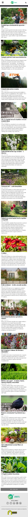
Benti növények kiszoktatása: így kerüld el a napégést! (12, 317)
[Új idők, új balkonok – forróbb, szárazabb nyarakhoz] (14, 276)
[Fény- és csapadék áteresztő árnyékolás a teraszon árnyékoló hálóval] (14, 110)
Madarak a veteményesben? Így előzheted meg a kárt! (13, 413)
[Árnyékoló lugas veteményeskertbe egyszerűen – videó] (14, 16)
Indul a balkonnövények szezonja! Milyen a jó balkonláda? (12, 445)
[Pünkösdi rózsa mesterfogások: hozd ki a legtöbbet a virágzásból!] (14, 209)
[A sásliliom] (14, 244)
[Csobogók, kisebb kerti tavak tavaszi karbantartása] (14, 48)
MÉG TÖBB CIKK (14, 489)
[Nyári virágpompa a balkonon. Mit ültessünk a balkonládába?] (14, 341)
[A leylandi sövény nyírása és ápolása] (14, 80)
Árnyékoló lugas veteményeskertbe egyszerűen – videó (13, 26)
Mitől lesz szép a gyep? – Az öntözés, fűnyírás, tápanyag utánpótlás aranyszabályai (12, 381)
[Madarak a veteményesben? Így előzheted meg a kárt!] (14, 403)
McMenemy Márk (4, 384)
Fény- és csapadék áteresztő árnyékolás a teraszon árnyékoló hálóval (13, 120)
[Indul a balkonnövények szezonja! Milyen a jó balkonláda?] (14, 436)
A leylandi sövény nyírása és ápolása (10, 89)
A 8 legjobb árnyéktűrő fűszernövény (10, 474)
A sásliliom (3, 253)
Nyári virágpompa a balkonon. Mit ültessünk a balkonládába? (12, 351)
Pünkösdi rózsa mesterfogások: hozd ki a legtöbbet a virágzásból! (13, 219)
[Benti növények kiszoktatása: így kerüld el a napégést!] (14, 308)
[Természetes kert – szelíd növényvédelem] (14, 177)
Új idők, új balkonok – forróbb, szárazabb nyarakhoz (14, 285)
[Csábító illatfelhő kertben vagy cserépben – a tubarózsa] (14, 142)
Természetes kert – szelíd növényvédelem (11, 186)
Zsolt (2, 154)
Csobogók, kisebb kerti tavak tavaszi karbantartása (13, 57)
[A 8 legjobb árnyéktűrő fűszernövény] (14, 465)
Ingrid (2, 28)
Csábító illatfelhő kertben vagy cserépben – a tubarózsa (12, 152)
